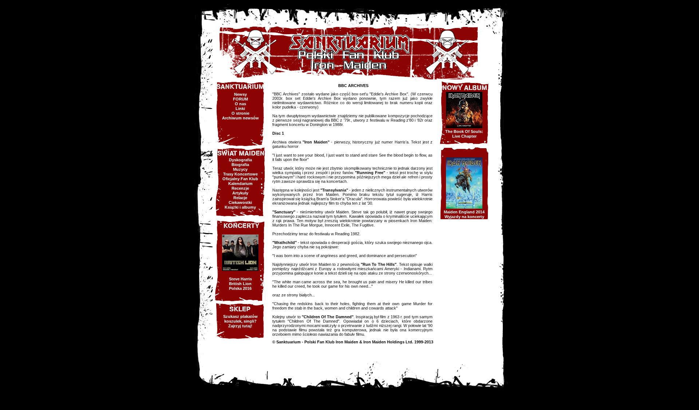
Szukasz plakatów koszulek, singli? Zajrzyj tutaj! (240, 321)
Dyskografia (240, 160)
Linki (240, 108)
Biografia (240, 164)
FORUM (240, 99)
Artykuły (240, 193)
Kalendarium (240, 183)
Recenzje (240, 188)
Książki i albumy (240, 207)
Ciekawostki (240, 202)
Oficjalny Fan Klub (240, 179)
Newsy (240, 94)
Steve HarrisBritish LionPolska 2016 (240, 284)
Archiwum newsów (240, 118)
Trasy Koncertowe (240, 174)
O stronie (240, 113)
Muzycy (240, 169)
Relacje (240, 198)
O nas (240, 104)
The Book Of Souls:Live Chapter (464, 133)
